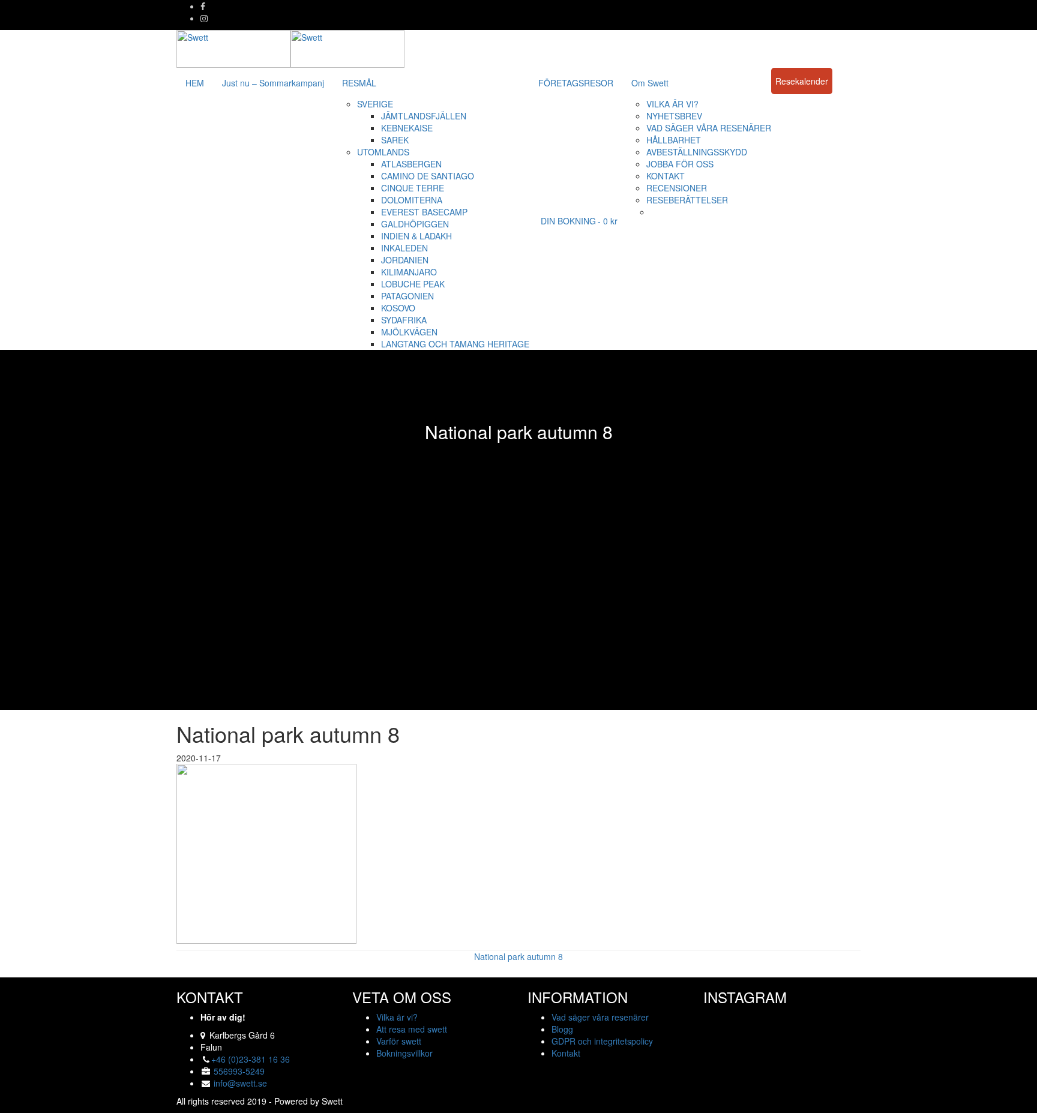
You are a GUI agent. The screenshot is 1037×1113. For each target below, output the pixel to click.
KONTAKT (665, 176)
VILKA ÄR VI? (672, 104)
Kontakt (566, 1053)
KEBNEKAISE (407, 128)
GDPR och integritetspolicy (602, 1041)
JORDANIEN (404, 260)
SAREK (395, 140)
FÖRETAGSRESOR (575, 83)
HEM (194, 83)
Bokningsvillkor (404, 1053)
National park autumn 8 (518, 956)
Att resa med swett (411, 1029)
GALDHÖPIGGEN (415, 224)
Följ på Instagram (789, 1032)
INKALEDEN (404, 248)
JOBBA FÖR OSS (680, 164)
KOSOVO (398, 308)
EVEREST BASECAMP (424, 212)
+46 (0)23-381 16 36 (250, 1059)
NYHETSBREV (674, 116)
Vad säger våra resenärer (600, 1017)
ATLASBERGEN (411, 164)
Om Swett (650, 83)
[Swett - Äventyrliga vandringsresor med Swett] (290, 47)
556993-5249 (239, 1071)
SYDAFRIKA (404, 320)
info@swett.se (239, 1083)
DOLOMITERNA (411, 200)
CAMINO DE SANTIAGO (427, 176)
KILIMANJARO (409, 272)
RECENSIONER (676, 188)
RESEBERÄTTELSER (687, 200)
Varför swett (398, 1041)
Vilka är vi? (397, 1017)
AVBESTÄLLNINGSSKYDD (696, 152)
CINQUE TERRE (412, 188)
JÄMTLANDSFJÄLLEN (423, 116)
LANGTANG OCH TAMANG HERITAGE (455, 344)
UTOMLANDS (383, 152)
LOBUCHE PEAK (413, 284)
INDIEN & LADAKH (416, 236)
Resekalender (801, 81)
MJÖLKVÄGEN (409, 332)
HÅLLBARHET (673, 140)
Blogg (562, 1029)
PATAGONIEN (407, 296)
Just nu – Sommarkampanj (273, 83)
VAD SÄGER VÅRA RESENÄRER (708, 128)
